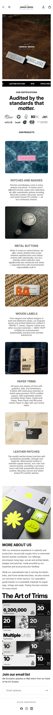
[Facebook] (21, 708)
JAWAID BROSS (29, 702)
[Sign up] (46, 691)
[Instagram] (26, 708)
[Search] (9, 7)
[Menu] (3, 7)
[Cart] (49, 7)
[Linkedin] (31, 708)
